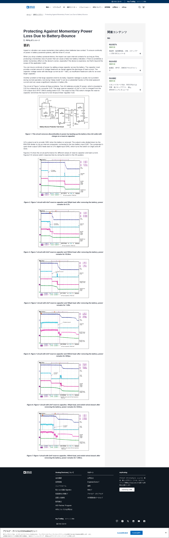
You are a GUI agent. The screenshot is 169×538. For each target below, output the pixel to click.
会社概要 (58, 478)
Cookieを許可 (136, 533)
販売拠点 (58, 501)
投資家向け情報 (60, 494)
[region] (84, 533)
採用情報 (58, 482)
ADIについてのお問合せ (63, 509)
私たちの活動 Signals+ (63, 490)
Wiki (88, 490)
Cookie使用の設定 (122, 533)
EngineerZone (92, 482)
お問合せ (90, 478)
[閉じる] (166, 533)
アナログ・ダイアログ (95, 494)
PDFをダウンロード (33, 40)
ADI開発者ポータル (94, 498)
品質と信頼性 (60, 498)
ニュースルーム (60, 486)
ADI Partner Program (63, 505)
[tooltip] (114, 47)
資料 (89, 486)
